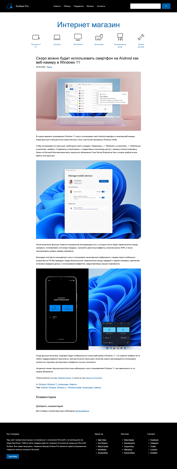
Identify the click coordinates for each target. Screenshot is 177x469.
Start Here (102, 440)
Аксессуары (63, 384)
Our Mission (103, 443)
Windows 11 (52, 384)
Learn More (13, 456)
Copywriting (129, 446)
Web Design (129, 440)
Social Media (129, 453)
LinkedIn (153, 449)
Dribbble (153, 453)
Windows (42, 384)
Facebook (154, 440)
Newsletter (102, 449)
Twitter (153, 446)
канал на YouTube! (94, 378)
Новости (73, 384)
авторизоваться (82, 411)
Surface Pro (22, 6)
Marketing (128, 449)
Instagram (154, 443)
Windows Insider (75, 387)
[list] (88, 41)
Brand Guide (103, 446)
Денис (49, 67)
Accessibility (103, 453)
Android (44, 387)
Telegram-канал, (64, 378)
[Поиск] (166, 6)
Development (129, 443)
